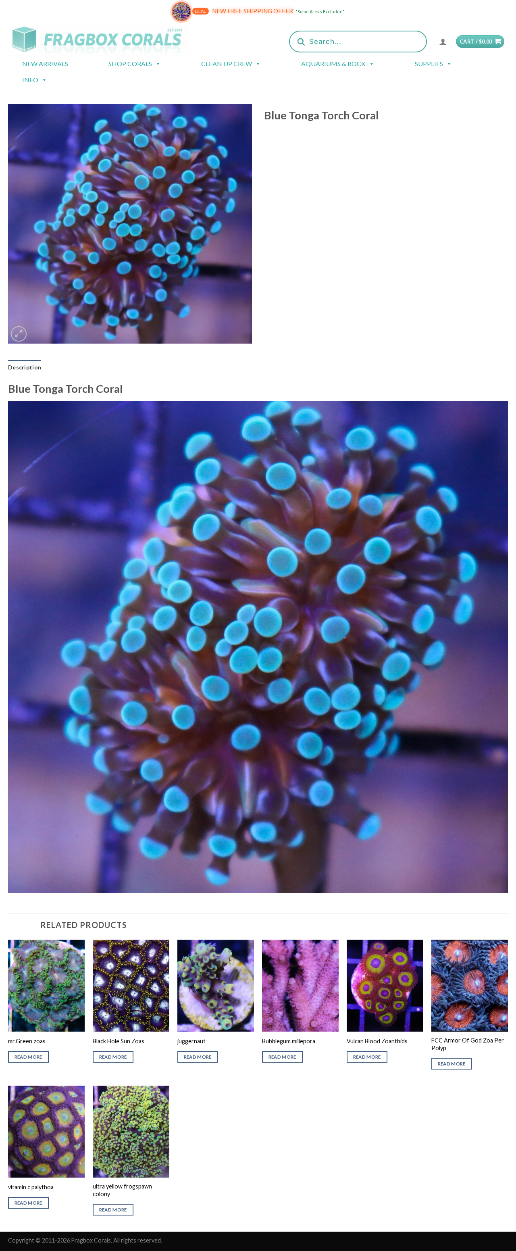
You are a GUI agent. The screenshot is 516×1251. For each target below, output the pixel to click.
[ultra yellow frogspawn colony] (131, 1132)
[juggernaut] (215, 986)
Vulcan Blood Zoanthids (377, 1041)
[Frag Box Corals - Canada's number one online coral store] (108, 39)
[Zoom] (19, 334)
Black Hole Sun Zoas (118, 1041)
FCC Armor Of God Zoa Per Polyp (467, 1044)
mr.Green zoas (27, 1041)
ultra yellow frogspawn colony (122, 1190)
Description (24, 367)
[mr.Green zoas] (46, 986)
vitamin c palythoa (31, 1187)
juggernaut (191, 1041)
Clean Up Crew (226, 63)
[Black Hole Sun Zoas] (131, 986)
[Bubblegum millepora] (300, 986)
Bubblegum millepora (288, 1041)
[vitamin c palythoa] (46, 1132)
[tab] (24, 367)
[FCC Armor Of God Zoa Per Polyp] (469, 986)
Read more (28, 1056)
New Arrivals (45, 63)
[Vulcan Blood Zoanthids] (385, 986)
